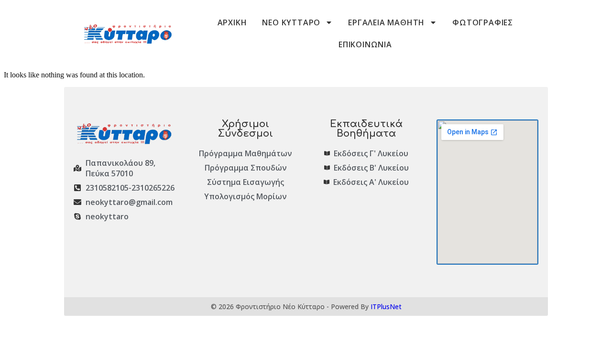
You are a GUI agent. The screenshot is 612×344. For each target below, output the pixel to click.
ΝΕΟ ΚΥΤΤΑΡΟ (291, 22)
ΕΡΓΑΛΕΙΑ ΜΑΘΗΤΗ (386, 22)
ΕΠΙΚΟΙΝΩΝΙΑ (365, 44)
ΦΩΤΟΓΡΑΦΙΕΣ (482, 22)
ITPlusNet (386, 306)
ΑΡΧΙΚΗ (232, 22)
